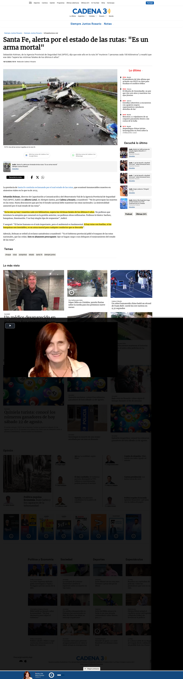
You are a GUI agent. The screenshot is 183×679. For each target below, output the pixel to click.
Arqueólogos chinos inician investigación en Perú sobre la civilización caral (135, 130)
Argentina (81, 16)
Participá (150, 3)
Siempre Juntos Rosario (86, 23)
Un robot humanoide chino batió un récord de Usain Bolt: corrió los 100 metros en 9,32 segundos (131, 305)
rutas (15, 255)
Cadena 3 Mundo (117, 301)
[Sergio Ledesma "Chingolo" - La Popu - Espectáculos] (124, 191)
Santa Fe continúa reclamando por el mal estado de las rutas (45, 187)
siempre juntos (49, 255)
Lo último (135, 70)
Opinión (52, 3)
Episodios (15, 169)
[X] (37, 177)
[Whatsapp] (42, 177)
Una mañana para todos (75, 300)
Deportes (37, 3)
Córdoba (92, 16)
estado (31, 255)
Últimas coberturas (73, 3)
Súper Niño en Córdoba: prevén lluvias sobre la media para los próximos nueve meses (86, 304)
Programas (60, 3)
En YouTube (95, 3)
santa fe (39, 255)
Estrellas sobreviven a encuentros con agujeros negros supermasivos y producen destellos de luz (137, 106)
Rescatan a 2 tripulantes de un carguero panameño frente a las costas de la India (136, 119)
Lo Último (73, 16)
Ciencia (129, 89)
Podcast (128, 214)
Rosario (101, 16)
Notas (108, 23)
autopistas (23, 255)
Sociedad (7, 314)
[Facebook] (32, 177)
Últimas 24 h (85, 3)
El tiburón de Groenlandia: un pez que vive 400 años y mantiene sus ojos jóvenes (137, 93)
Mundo (111, 16)
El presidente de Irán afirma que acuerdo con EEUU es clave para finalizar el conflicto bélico (136, 81)
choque (8, 255)
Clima (103, 3)
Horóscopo (110, 3)
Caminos (45, 3)
